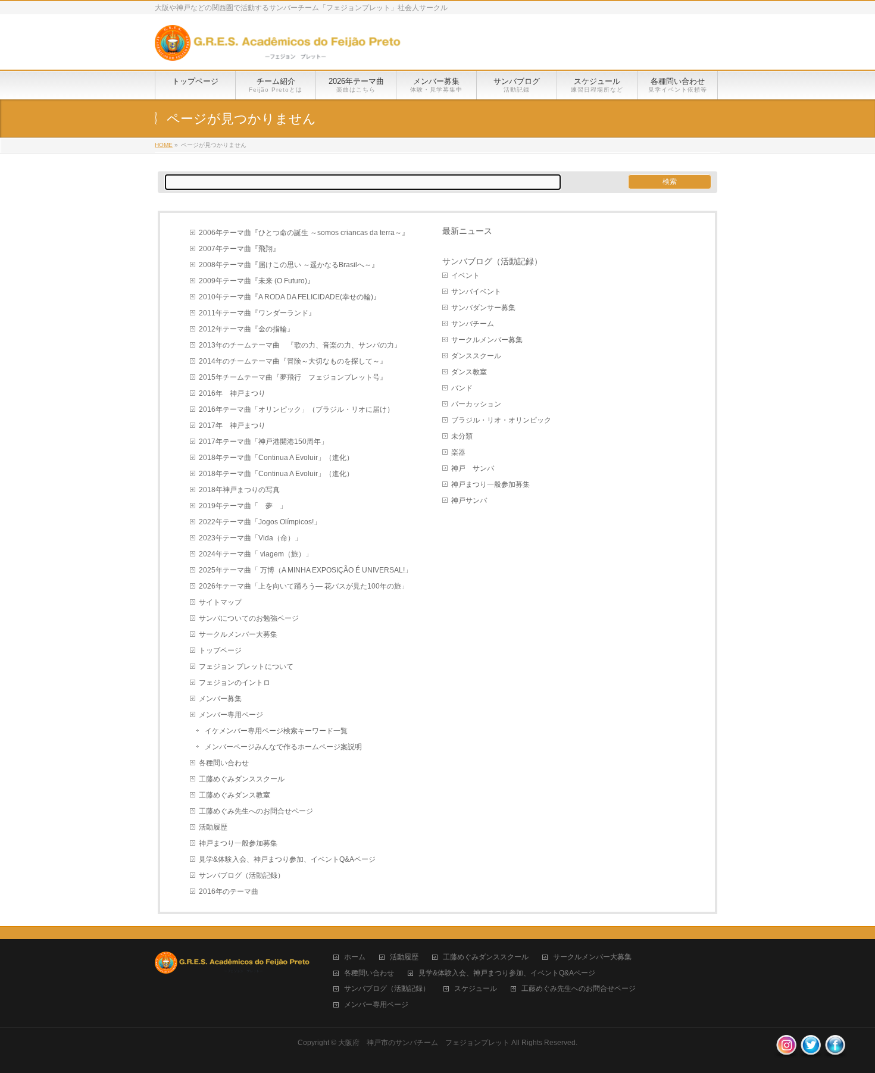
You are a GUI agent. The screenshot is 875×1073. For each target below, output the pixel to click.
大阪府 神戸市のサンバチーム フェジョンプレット (424, 1042)
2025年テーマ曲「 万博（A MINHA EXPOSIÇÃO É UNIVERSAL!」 (305, 570)
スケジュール (475, 989)
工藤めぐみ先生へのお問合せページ (256, 811)
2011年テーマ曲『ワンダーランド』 (257, 313)
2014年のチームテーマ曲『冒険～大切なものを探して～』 (293, 361)
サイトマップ (220, 602)
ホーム (354, 957)
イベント (465, 275)
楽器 (458, 452)
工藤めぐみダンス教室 (234, 795)
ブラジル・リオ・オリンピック (501, 420)
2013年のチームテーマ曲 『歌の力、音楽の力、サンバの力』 (300, 345)
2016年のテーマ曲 (228, 891)
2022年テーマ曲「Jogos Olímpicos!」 (260, 522)
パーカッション (476, 404)
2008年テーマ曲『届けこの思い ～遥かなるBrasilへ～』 (289, 265)
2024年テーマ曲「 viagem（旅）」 (255, 554)
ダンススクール (476, 356)
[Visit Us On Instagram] (786, 1051)
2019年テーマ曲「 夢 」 (243, 506)
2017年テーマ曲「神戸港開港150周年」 (263, 441)
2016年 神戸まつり (232, 393)
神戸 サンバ (472, 468)
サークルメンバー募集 (487, 340)
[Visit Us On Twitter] (810, 1051)
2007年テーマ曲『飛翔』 (239, 249)
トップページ (220, 650)
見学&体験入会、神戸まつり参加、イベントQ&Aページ (287, 859)
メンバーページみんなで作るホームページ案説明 (283, 747)
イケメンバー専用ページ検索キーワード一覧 (276, 731)
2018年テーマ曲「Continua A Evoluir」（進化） (276, 457)
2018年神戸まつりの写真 (239, 490)
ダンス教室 (469, 372)
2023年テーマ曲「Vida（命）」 (250, 538)
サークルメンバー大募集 (238, 634)
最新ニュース (467, 231)
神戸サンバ (469, 500)
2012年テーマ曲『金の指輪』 (246, 329)
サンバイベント (476, 291)
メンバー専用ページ (231, 715)
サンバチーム (472, 324)
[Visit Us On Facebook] (835, 1051)
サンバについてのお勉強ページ (249, 618)
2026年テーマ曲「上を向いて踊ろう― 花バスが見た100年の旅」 (303, 586)
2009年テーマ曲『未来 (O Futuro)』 (256, 281)
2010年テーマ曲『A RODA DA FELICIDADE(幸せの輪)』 (289, 297)
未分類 (462, 436)
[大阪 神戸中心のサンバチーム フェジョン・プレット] (278, 47)
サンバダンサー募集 (483, 308)
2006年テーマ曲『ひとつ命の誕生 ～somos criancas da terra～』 (304, 233)
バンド (462, 388)
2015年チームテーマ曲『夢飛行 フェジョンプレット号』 (293, 377)
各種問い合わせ (224, 763)
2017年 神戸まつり (232, 425)
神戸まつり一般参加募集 (238, 843)
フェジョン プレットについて (246, 666)
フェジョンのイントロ (234, 682)
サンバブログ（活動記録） (242, 875)
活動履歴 (213, 827)
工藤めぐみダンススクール (242, 779)
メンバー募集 (220, 699)
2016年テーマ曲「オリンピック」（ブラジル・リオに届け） (296, 409)
